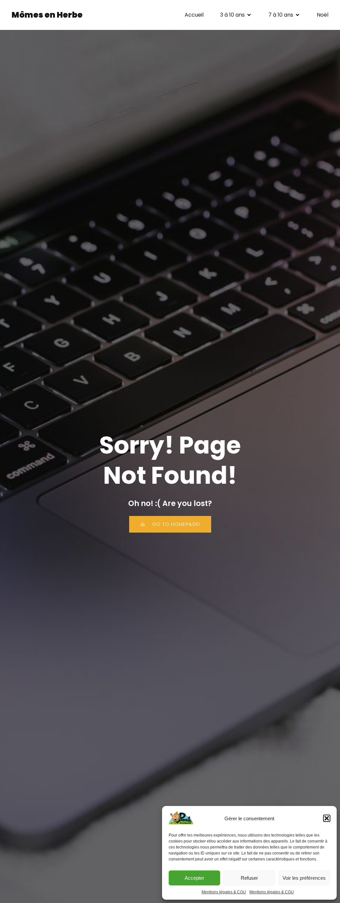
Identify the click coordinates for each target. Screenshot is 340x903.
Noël (322, 15)
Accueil (194, 15)
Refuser (249, 878)
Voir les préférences (304, 878)
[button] (326, 818)
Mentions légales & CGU (224, 892)
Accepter (194, 878)
